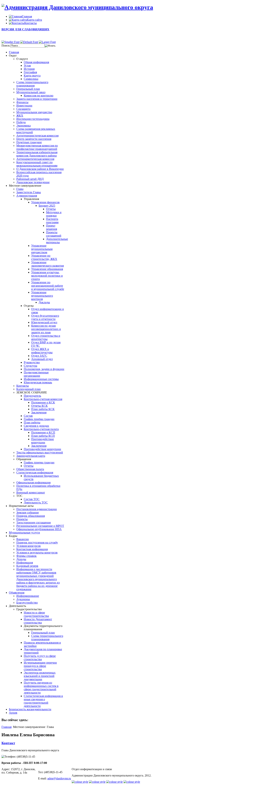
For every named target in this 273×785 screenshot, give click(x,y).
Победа (21, 122)
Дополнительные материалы (57, 240)
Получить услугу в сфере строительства (40, 657)
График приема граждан (39, 462)
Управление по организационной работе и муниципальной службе (47, 286)
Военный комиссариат (30, 492)
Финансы (22, 102)
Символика (31, 78)
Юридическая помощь (38, 382)
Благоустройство (27, 602)
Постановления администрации (36, 509)
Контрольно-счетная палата (41, 429)
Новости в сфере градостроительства (36, 614)
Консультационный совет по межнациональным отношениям (36, 164)
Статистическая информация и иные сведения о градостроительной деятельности (43, 701)
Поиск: (5, 45)
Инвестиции (24, 105)
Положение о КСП (43, 432)
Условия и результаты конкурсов (37, 552)
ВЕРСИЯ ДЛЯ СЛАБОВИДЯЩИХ (25, 29)
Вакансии (22, 539)
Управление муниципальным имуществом (42, 249)
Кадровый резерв (27, 565)
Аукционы (23, 599)
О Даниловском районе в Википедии (40, 168)
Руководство (32, 362)
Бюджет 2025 (47, 205)
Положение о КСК (43, 402)
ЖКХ (19, 115)
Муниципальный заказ (30, 92)
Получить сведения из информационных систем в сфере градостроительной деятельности (41, 687)
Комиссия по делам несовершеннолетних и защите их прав (46, 329)
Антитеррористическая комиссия (37, 135)
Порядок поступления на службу (37, 542)
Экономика (23, 125)
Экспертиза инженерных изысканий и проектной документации (40, 676)
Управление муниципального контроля (42, 296)
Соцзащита (23, 108)
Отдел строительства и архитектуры (45, 337)
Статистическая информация (34, 472)
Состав (28, 415)
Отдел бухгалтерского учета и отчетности (45, 317)
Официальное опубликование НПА (39, 529)
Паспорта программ (52, 220)
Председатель (32, 395)
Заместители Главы (28, 192)
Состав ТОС (32, 499)
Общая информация (36, 62)
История (29, 68)
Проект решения (51, 227)
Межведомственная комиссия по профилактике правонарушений (37, 147)
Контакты (22, 385)
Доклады (44, 302)
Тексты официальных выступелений (39, 452)
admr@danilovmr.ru (59, 778)
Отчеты (51, 209)
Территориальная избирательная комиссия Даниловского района (36, 154)
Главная (6, 726)
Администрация (26, 195)
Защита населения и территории (36, 98)
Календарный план (28, 389)
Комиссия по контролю (38, 95)
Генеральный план (28, 88)
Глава (19, 189)
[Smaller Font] (10, 42)
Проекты (22, 519)
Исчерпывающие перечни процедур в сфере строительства (40, 666)
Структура (30, 365)
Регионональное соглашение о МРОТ (40, 525)
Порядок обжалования (30, 515)
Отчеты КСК (39, 405)
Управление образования (47, 269)
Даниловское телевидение (33, 182)
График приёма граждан (39, 419)
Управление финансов (45, 202)
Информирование (27, 595)
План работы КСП (43, 435)
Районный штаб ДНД (30, 178)
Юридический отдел (44, 322)
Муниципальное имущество (34, 112)
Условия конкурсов (28, 545)
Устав (27, 65)
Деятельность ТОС (36, 502)
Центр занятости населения (33, 138)
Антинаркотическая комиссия (35, 158)
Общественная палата (30, 469)
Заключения (38, 412)
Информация (24, 562)
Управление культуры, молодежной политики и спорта (47, 276)
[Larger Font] (47, 42)
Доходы (21, 559)
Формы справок (26, 555)
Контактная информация (32, 549)
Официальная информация (33, 482)
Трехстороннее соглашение (33, 522)
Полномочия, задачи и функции (44, 369)
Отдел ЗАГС (39, 355)
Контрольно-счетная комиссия (43, 399)
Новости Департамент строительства (38, 621)
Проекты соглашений (53, 234)
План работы (32, 422)
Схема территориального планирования (32, 84)
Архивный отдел (42, 359)
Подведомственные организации (36, 374)
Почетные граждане (29, 142)
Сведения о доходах (36, 425)
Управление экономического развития (47, 264)
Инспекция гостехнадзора (32, 118)
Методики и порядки (53, 214)
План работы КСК (43, 409)
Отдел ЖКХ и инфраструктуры (42, 350)
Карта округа (32, 75)
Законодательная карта (30, 455)
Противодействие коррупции (42, 441)
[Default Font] (29, 42)
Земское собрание (27, 512)
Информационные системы (41, 379)
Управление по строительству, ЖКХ (44, 257)
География (30, 72)
